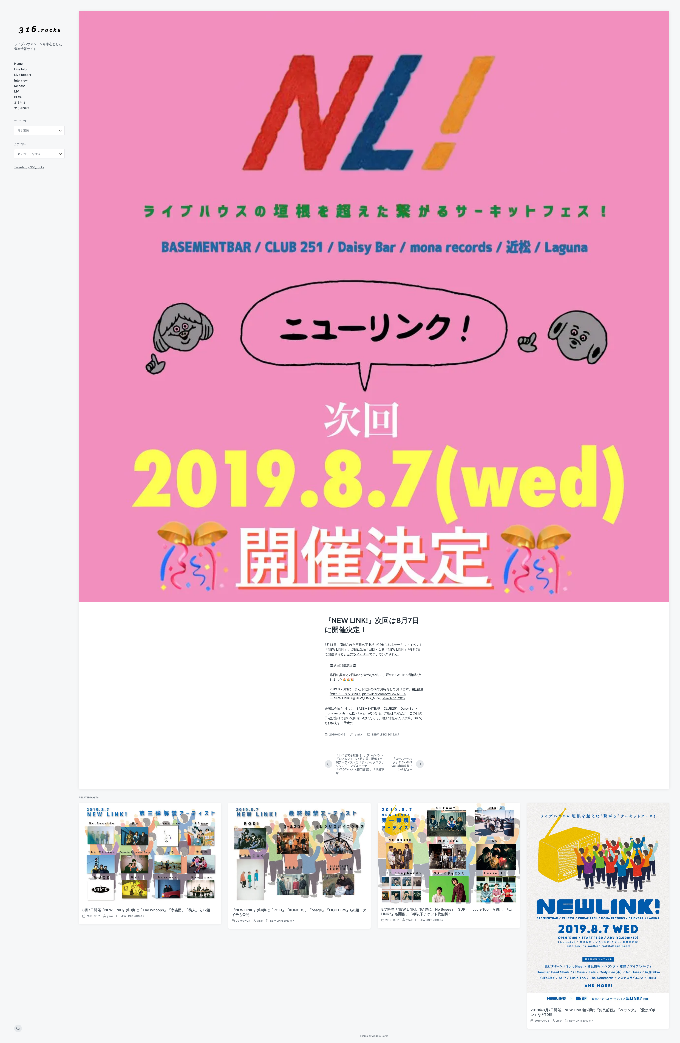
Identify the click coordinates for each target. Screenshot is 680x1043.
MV (16, 91)
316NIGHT (21, 108)
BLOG (18, 97)
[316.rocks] (39, 29)
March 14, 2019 (393, 698)
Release (20, 86)
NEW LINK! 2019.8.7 (385, 734)
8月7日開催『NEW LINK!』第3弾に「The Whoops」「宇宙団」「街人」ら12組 (146, 910)
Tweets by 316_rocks (29, 167)
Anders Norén (380, 1035)
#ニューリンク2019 (347, 694)
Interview (21, 80)
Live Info (20, 69)
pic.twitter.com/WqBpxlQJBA (384, 694)
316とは (20, 102)
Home (18, 63)
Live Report (22, 75)
